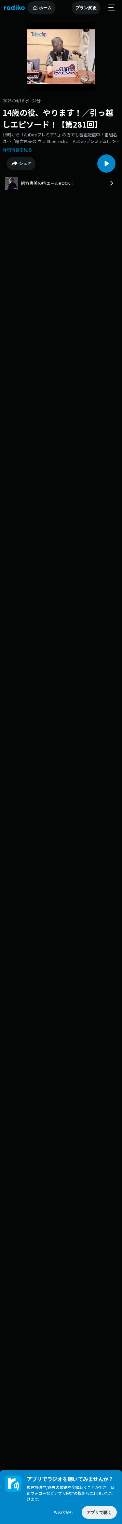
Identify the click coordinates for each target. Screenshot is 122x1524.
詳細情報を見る (17, 150)
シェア (25, 163)
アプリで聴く (99, 1512)
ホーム (45, 7)
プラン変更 (86, 7)
